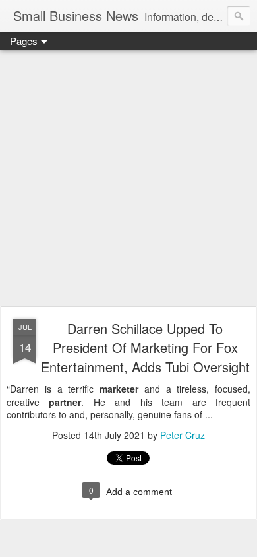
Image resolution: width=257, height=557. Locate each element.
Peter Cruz (182, 435)
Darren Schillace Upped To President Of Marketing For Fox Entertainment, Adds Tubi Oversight (145, 347)
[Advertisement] (128, 178)
